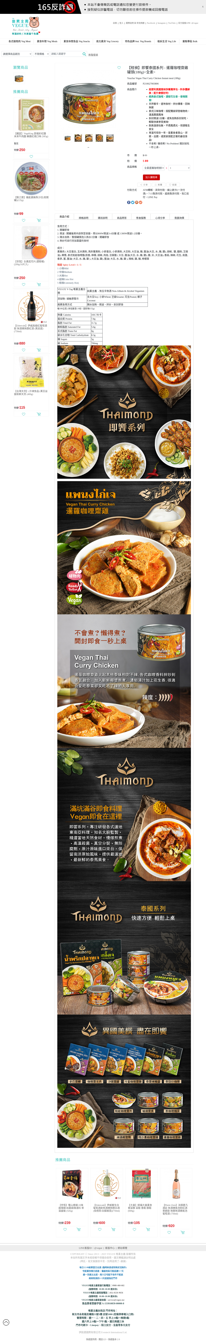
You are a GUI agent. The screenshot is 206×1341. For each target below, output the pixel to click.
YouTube (172, 23)
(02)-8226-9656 (116, 1293)
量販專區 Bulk (189, 41)
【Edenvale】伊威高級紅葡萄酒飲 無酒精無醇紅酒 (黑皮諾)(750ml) (30, 328)
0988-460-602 (118, 1285)
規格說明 (83, 218)
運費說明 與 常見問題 (135, 23)
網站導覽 (122, 1248)
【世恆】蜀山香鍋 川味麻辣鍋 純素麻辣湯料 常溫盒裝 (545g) (71, 1208)
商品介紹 (64, 216)
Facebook (151, 23)
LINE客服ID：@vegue (90, 1248)
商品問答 (122, 218)
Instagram (162, 23)
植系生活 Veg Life (166, 41)
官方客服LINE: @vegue (188, 23)
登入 (121, 23)
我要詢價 (179, 218)
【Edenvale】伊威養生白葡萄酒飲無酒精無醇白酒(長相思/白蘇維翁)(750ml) (106, 1208)
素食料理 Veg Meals (47, 41)
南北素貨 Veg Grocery (107, 41)
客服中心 (110, 1248)
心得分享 (160, 218)
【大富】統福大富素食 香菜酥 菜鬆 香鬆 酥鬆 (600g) (140, 1208)
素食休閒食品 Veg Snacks (77, 41)
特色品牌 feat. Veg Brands (138, 41)
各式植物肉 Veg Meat (19, 41)
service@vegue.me (116, 1300)
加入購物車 (151, 177)
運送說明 (103, 218)
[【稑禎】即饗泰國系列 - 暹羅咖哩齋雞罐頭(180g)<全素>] (89, 101)
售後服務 (141, 218)
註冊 (115, 23)
